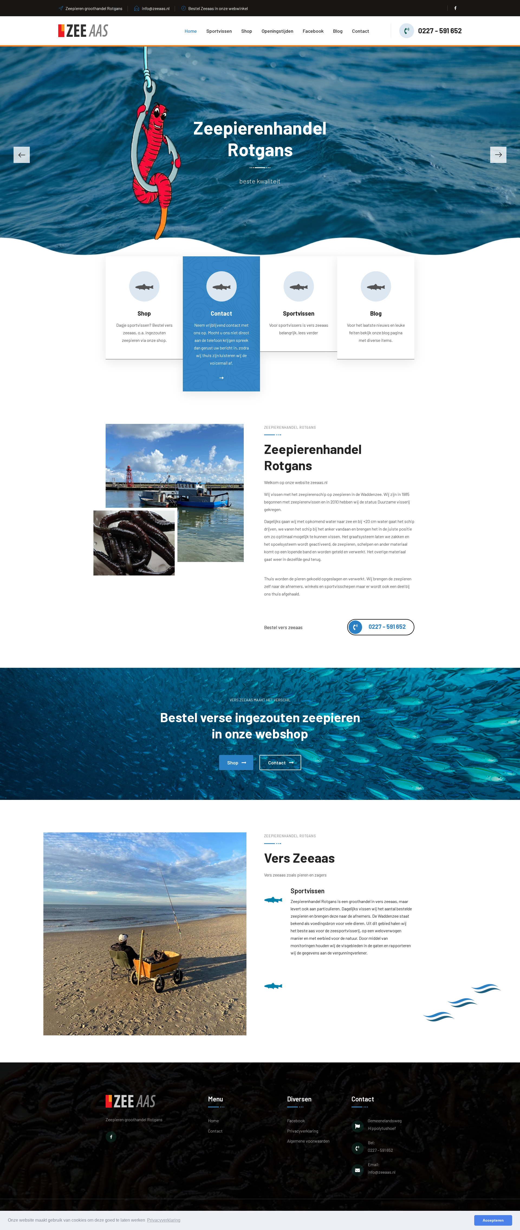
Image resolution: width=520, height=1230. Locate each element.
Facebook (313, 31)
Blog (338, 31)
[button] (22, 155)
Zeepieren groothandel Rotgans (94, 8)
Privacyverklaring (302, 1130)
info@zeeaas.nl (156, 8)
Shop (246, 31)
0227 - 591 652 (440, 30)
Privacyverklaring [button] (163, 1220)
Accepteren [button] (493, 1220)
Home (191, 31)
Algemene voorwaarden (308, 1140)
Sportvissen (219, 31)
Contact (360, 31)
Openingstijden (277, 31)
